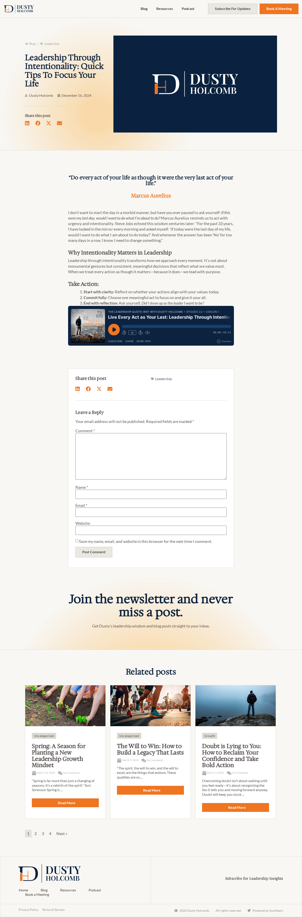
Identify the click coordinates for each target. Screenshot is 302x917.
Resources (164, 8)
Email (81, 505)
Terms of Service (53, 909)
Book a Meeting (37, 894)
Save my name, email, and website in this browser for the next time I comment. (145, 541)
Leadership (51, 43)
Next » (61, 833)
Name (81, 487)
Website (82, 523)
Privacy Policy (28, 909)
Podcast (188, 8)
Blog (144, 8)
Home (23, 890)
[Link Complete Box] (65, 751)
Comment (85, 431)
